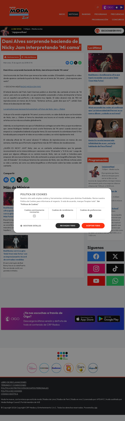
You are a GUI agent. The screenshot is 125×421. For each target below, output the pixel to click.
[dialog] (62, 210)
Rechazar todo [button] (67, 225)
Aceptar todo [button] (93, 225)
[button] (30, 225)
